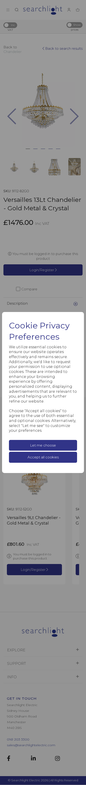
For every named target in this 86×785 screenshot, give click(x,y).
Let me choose (43, 445)
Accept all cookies (43, 457)
